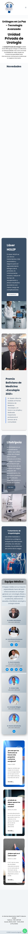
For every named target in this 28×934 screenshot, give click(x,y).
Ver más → (11, 781)
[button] (25, 931)
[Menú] (25, 7)
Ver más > (11, 487)
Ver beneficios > (12, 294)
